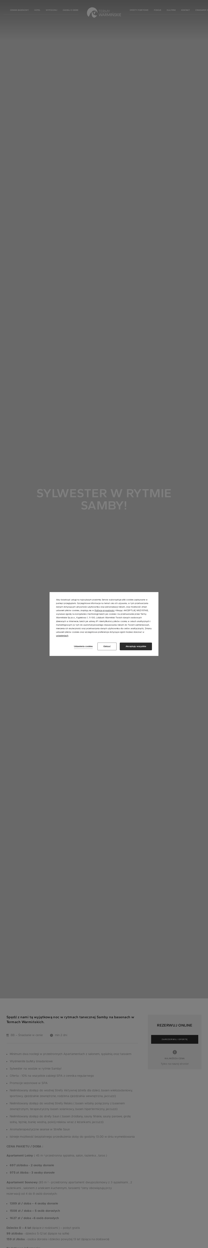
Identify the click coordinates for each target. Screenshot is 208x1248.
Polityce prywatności (104, 611)
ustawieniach (62, 635)
